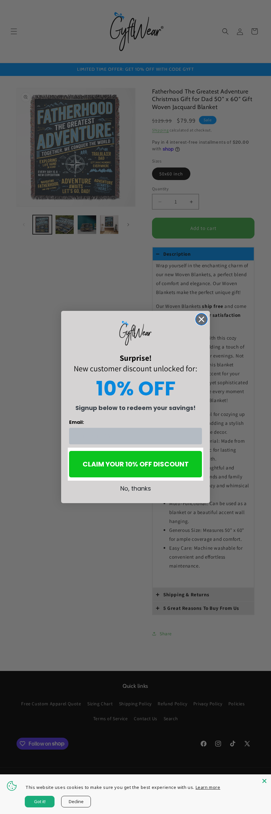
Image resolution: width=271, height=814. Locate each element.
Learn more (208, 787)
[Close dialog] (201, 319)
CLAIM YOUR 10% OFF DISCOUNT (136, 464)
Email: (76, 422)
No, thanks (135, 488)
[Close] (264, 781)
